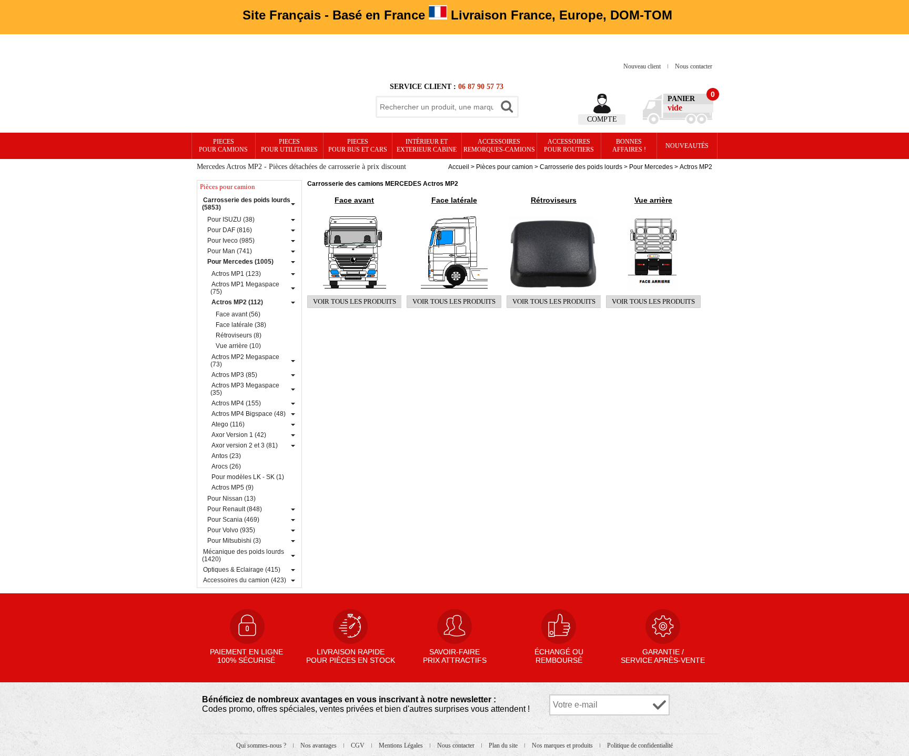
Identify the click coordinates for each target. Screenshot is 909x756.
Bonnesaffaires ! (629, 145)
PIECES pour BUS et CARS (357, 145)
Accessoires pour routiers (569, 145)
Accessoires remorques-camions (499, 145)
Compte (602, 119)
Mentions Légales (402, 745)
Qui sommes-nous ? (262, 745)
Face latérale (454, 200)
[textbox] (436, 106)
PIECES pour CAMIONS (223, 145)
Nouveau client (642, 66)
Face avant (354, 200)
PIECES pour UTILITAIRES (289, 145)
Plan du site (504, 745)
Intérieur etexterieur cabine (427, 145)
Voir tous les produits (354, 301)
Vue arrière (653, 200)
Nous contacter (693, 66)
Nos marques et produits (563, 745)
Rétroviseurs (554, 200)
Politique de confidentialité (640, 745)
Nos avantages (319, 745)
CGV (358, 745)
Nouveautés (687, 146)
